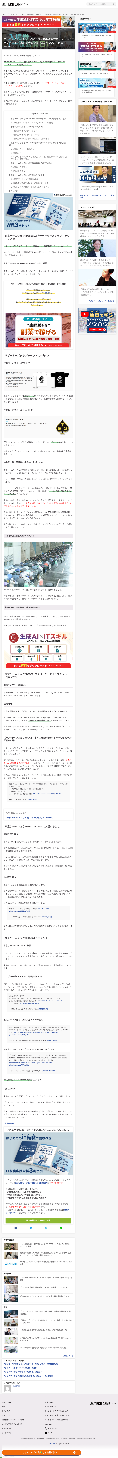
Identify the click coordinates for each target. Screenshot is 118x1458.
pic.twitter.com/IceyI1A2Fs (29, 1003)
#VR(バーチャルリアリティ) (17, 818)
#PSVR (30, 1063)
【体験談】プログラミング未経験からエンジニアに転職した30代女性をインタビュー (46, 1321)
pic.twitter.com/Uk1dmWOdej (19, 911)
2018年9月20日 (43, 1009)
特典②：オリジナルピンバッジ (25, 135)
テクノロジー (7, 1411)
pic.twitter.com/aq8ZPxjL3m (19, 1035)
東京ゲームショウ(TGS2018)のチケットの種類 (32, 123)
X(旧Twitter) (52, 1428)
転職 (3, 1406)
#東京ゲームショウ (26, 1032)
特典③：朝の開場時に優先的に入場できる (30, 139)
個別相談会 (48, 293)
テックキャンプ (50, 1406)
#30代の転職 (24, 1368)
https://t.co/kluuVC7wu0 (53, 1001)
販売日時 (16, 153)
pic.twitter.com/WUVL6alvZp (19, 1065)
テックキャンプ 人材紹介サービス (57, 1420)
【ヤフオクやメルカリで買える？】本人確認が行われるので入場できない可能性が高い (39, 158)
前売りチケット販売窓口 (22, 149)
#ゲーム (49, 818)
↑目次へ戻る (9, 1123)
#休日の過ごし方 (37, 818)
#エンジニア (40, 1364)
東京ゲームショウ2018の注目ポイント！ (26, 175)
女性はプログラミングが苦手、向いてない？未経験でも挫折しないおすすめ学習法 (46, 1339)
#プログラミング (11, 1368)
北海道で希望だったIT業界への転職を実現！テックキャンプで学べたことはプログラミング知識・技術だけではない (46, 1254)
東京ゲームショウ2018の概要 (24, 179)
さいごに (13, 191)
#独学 (34, 1368)
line (61, 1228)
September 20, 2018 (48, 1071)
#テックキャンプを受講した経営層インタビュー (23, 1376)
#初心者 (7, 1364)
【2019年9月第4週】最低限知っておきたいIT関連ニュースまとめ (43, 1287)
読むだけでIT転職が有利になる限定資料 (31, 1183)
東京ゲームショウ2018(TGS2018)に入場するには (30, 163)
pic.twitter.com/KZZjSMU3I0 (50, 794)
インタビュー (7, 1415)
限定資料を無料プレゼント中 (38, 1220)
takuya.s (16, 1386)
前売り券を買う (19, 167)
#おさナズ (16, 1032)
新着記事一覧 (68, 1356)
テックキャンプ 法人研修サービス (57, 1415)
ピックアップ (7, 1433)
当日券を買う (18, 171)
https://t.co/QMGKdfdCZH (18, 1063)
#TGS (40, 909)
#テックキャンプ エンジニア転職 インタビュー (23, 1372)
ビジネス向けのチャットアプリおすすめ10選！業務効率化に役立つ (44, 1296)
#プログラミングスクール (22, 1364)
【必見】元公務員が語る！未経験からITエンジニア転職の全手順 (43, 1330)
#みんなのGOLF (38, 1063)
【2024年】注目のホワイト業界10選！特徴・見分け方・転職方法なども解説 (46, 1279)
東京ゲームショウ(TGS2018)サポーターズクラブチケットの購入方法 (37, 144)
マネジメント (7, 1428)
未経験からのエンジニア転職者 (13, 1420)
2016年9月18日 (47, 917)
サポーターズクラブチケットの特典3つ (26, 127)
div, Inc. (52, 1444)
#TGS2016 (36, 794)
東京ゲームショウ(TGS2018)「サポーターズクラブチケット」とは (37, 119)
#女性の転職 (52, 1364)
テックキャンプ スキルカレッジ (56, 1411)
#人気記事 (49, 1376)
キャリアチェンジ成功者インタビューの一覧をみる (97, 196)
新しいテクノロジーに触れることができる (30, 187)
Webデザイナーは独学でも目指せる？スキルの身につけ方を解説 (43, 1348)
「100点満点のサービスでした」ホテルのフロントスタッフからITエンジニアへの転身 (45, 1245)
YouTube (51, 1433)
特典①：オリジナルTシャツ (24, 131)
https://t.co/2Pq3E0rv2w (49, 1032)
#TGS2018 (41, 1001)
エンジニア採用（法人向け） (12, 1424)
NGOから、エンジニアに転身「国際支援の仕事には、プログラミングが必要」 (46, 1263)
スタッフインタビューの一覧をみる (101, 301)
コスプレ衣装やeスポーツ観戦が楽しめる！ (30, 183)
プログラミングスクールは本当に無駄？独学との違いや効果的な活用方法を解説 (46, 1312)
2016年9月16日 (32, 799)
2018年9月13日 (52, 1040)
